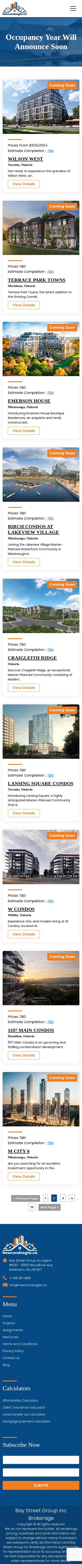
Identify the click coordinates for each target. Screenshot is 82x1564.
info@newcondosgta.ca (28, 1285)
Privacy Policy (13, 1351)
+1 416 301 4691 (20, 1278)
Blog (6, 1365)
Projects (9, 1323)
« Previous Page (25, 1198)
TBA (50, 150)
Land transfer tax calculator (24, 1414)
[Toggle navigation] (73, 8)
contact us (11, 1358)
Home (7, 1316)
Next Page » (49, 1207)
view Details (23, 184)
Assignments (13, 1330)
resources (10, 1337)
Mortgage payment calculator (26, 1421)
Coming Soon (62, 85)
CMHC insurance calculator (24, 1407)
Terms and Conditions (20, 1344)
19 (31, 1207)
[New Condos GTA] (15, 8)
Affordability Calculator (20, 1400)
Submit (41, 1485)
